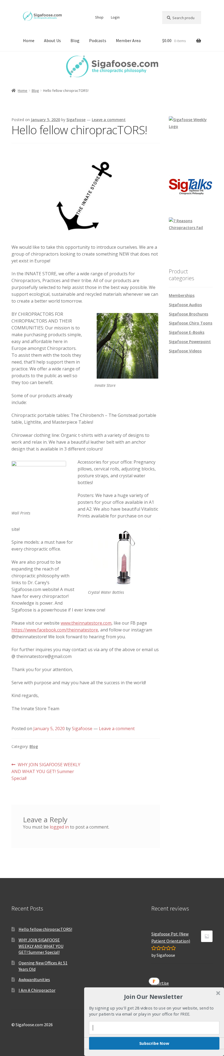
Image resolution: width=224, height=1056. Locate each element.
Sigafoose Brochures (188, 314)
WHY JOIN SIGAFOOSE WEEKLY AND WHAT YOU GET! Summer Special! (45, 771)
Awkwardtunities (34, 979)
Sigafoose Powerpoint (190, 341)
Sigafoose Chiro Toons (190, 323)
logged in (59, 827)
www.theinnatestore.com (86, 623)
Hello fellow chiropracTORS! (45, 929)
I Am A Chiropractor (37, 990)
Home (28, 40)
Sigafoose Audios (185, 304)
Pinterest (139, 17)
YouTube (150, 17)
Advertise (160, 983)
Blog (74, 40)
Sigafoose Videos (185, 350)
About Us (52, 40)
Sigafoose (76, 119)
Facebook (129, 17)
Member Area (128, 40)
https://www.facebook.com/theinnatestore (54, 630)
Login (115, 17)
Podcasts (97, 40)
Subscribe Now (154, 1043)
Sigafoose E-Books (186, 332)
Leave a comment (109, 119)
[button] (153, 996)
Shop (99, 17)
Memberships (181, 295)
